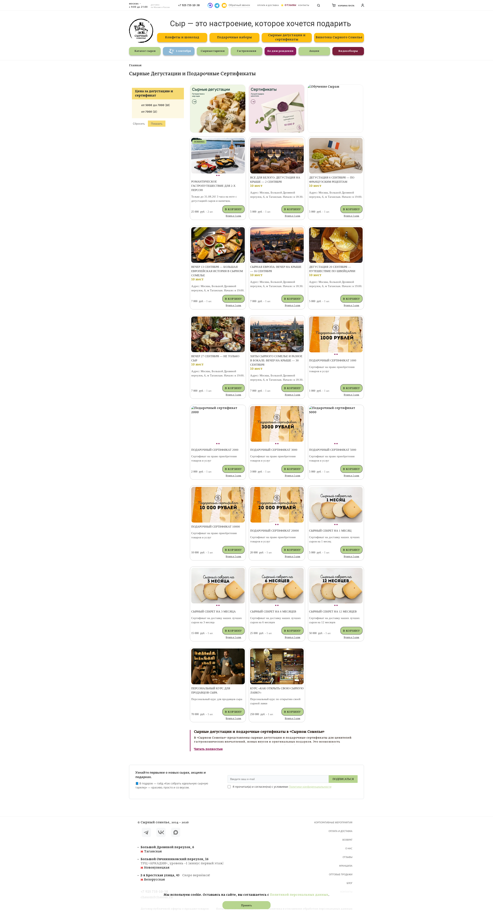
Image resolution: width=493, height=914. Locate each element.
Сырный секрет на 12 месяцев (333, 611)
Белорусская (175, 877)
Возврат (347, 839)
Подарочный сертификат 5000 (332, 449)
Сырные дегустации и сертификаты (286, 37)
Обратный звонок (239, 5)
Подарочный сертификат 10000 (215, 526)
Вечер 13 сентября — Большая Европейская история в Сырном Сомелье (217, 271)
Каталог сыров (144, 51)
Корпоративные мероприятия (333, 822)
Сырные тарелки (213, 51)
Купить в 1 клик (233, 215)
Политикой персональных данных (299, 894)
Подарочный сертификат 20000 (274, 530)
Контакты (303, 5)
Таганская (167, 849)
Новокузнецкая (182, 863)
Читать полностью (208, 749)
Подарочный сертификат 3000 (273, 449)
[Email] (224, 5)
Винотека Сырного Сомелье (339, 37)
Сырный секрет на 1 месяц (330, 530)
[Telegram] (146, 833)
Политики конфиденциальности (310, 786)
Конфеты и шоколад (182, 37)
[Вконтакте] (161, 833)
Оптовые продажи (340, 874)
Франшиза (345, 865)
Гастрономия (246, 51)
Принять (246, 905)
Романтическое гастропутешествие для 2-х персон (213, 186)
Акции (314, 51)
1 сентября (183, 51)
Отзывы (290, 5)
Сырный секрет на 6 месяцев (273, 611)
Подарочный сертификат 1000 (332, 360)
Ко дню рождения (280, 51)
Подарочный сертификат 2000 (214, 449)
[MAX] (175, 833)
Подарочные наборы (234, 37)
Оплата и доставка (268, 5)
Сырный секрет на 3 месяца (213, 611)
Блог (349, 883)
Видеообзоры (348, 51)
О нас (348, 848)
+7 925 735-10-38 (189, 5)
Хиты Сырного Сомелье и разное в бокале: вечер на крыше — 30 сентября (276, 360)
